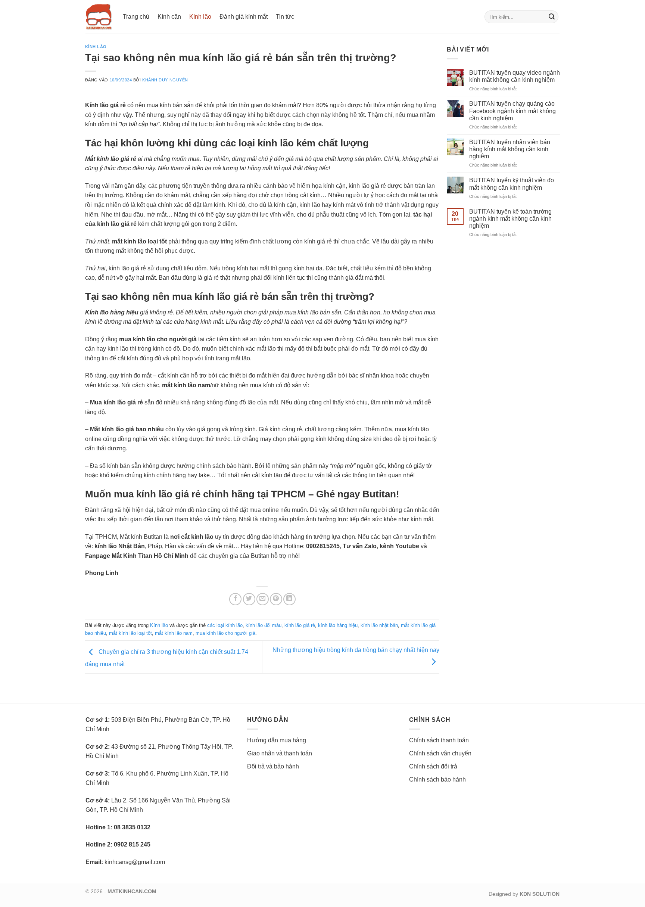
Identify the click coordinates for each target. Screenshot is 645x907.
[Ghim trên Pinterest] (276, 599)
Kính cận (169, 16)
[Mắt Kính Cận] (98, 17)
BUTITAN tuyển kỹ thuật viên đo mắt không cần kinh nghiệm (511, 183)
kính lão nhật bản (379, 625)
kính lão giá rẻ (299, 625)
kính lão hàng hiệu (338, 625)
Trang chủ (136, 16)
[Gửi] (551, 16)
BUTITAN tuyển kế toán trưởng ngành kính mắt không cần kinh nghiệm (510, 218)
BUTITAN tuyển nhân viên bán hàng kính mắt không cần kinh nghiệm (509, 149)
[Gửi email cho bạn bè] (262, 599)
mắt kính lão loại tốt (130, 633)
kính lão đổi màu (263, 625)
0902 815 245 (132, 844)
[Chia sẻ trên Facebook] (235, 599)
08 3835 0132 (132, 827)
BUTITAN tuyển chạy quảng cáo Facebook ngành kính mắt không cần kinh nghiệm (512, 110)
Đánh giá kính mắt (243, 16)
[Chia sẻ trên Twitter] (249, 599)
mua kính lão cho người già (225, 633)
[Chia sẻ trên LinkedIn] (289, 599)
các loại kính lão (225, 625)
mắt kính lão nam (174, 633)
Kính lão (200, 16)
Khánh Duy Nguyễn (165, 80)
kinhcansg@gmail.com (135, 862)
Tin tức (285, 16)
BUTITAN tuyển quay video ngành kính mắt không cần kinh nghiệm (514, 76)
